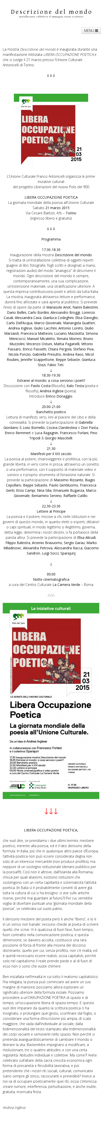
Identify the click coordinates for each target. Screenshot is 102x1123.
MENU (89, 30)
